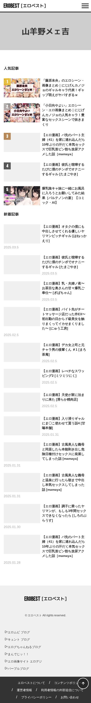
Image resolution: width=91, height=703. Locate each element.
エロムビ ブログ (19, 632)
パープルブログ (18, 668)
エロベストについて (31, 683)
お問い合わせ (70, 697)
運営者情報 (24, 690)
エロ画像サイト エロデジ (25, 661)
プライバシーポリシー (36, 697)
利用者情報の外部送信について (62, 690)
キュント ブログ (19, 639)
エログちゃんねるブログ (24, 647)
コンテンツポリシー (67, 683)
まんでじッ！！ (18, 654)
